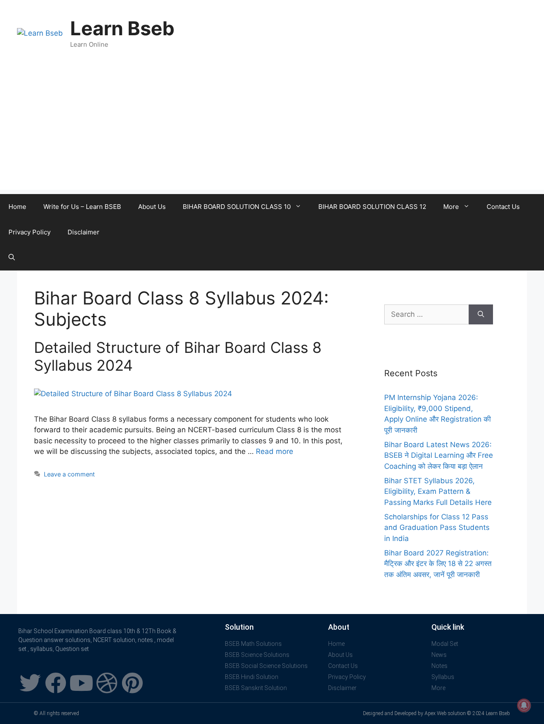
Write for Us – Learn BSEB (82, 207)
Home (17, 207)
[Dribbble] (106, 682)
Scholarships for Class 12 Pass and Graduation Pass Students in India (437, 528)
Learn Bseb (122, 28)
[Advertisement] (272, 130)
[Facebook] (55, 682)
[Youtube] (81, 682)
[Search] (481, 314)
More (451, 207)
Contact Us (503, 207)
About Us (152, 207)
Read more (274, 451)
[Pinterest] (132, 682)
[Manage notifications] (524, 705)
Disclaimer (83, 232)
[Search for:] (426, 314)
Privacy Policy (29, 232)
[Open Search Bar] (11, 257)
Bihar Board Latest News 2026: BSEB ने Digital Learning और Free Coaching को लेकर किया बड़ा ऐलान (438, 455)
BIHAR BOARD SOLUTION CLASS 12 (372, 207)
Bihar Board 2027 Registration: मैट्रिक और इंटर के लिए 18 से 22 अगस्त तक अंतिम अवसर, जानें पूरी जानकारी (438, 564)
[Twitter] (30, 682)
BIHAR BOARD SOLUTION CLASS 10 (237, 207)
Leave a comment (69, 474)
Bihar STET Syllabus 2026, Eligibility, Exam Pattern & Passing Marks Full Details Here (438, 491)
